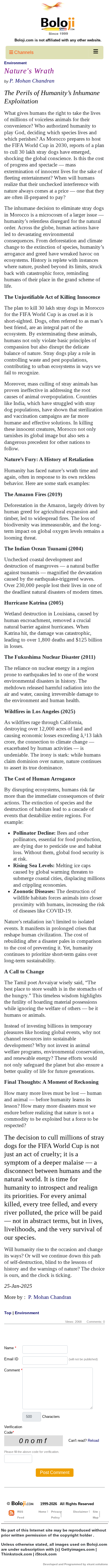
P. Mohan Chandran (32, 81)
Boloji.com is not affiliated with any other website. (58, 40)
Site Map (95, 1514)
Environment (15, 63)
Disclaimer (80, 1511)
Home (42, 1511)
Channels (23, 52)
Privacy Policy (56, 1514)
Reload (93, 1440)
